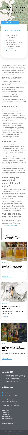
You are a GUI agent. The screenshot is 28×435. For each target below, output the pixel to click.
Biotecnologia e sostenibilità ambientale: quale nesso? (14, 43)
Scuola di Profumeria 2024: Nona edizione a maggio (12, 266)
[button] (7, 276)
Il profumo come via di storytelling (11, 307)
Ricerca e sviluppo (11, 35)
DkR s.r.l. (18, 433)
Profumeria (10, 23)
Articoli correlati (11, 51)
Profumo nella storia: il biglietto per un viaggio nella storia (13, 348)
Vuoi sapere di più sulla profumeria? (13, 47)
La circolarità (10, 40)
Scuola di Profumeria (11, 225)
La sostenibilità (10, 37)
